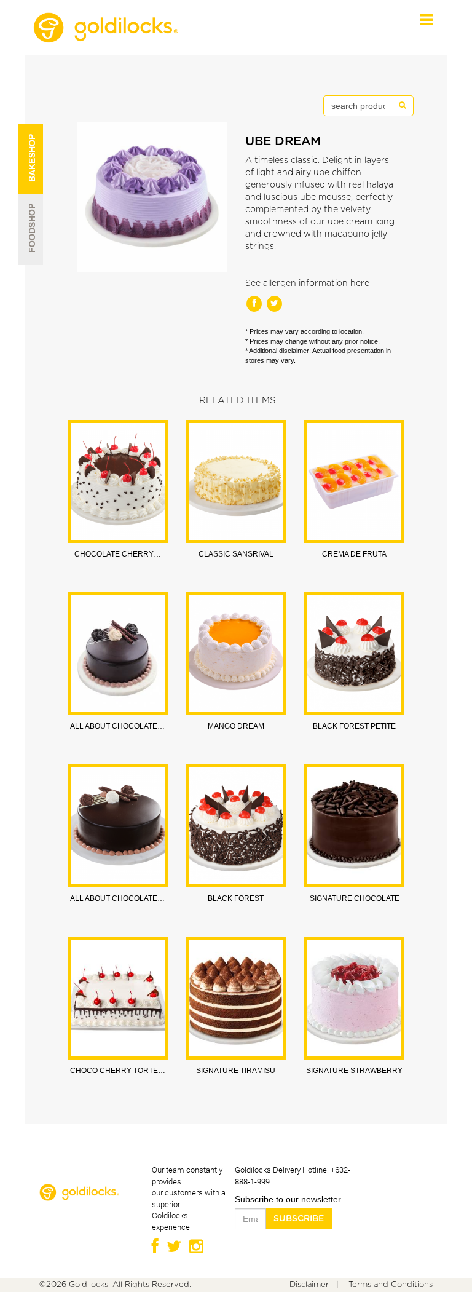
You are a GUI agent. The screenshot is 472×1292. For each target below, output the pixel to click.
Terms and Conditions (390, 1285)
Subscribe (298, 1219)
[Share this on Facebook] (255, 303)
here (359, 283)
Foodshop (29, 246)
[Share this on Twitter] (274, 303)
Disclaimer (309, 1285)
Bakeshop (29, 176)
